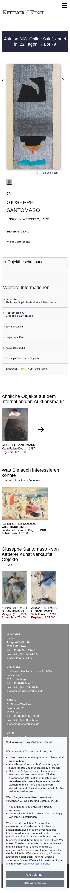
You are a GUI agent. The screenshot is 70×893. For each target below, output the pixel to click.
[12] (62, 79)
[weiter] (41, 430)
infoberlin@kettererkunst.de (23, 723)
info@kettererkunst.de (20, 657)
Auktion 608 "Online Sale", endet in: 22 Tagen (35, 42)
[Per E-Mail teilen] (21, 368)
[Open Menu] (64, 5)
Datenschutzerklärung (36, 863)
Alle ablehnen (35, 874)
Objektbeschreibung (25, 261)
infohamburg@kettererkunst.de (25, 690)
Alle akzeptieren (35, 883)
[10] (3, 79)
